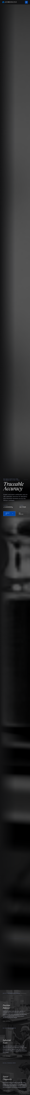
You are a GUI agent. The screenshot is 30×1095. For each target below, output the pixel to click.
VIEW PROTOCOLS (6, 1021)
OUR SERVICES (21, 514)
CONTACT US (9, 514)
